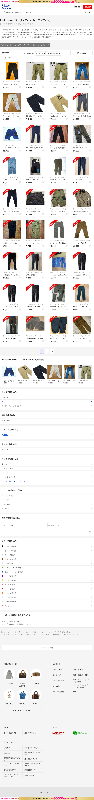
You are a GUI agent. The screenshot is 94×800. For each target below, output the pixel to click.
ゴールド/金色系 (10, 601)
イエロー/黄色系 (10, 580)
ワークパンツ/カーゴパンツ (37, 45)
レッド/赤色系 (9, 589)
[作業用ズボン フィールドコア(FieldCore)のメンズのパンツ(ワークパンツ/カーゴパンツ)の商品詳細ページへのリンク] (35, 261)
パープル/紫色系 (10, 576)
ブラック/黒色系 (10, 546)
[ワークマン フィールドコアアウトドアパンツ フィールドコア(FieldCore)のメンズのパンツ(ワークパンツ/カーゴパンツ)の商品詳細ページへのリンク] (82, 325)
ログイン (77, 7)
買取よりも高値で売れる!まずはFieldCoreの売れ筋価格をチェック (16, 622)
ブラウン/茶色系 (10, 559)
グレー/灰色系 (9, 555)
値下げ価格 (6, 420)
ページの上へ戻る (47, 647)
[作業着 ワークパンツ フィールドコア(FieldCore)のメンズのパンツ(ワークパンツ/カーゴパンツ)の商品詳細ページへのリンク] (12, 229)
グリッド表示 (54, 53)
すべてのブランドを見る (22, 710)
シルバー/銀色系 (10, 597)
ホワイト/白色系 (10, 550)
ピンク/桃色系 (9, 584)
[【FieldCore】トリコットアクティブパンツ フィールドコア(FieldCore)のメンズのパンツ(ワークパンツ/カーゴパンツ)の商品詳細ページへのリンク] (82, 166)
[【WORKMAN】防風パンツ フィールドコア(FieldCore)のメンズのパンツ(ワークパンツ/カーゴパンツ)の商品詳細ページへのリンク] (35, 325)
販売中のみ (30, 53)
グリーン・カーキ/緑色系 (13, 567)
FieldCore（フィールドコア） (11, 45)
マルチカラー (9, 606)
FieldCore (5, 435)
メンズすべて (8, 468)
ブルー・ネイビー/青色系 (13, 572)
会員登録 (87, 7)
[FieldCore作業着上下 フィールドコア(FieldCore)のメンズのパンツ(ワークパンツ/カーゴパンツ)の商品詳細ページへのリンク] (82, 198)
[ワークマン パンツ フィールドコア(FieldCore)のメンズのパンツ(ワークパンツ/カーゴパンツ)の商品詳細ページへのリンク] (35, 229)
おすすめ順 (40, 53)
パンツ (6, 472)
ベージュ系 (8, 563)
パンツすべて (10, 477)
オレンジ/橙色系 (10, 593)
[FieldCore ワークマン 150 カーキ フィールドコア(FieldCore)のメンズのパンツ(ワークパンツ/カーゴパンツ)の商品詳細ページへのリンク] (82, 293)
